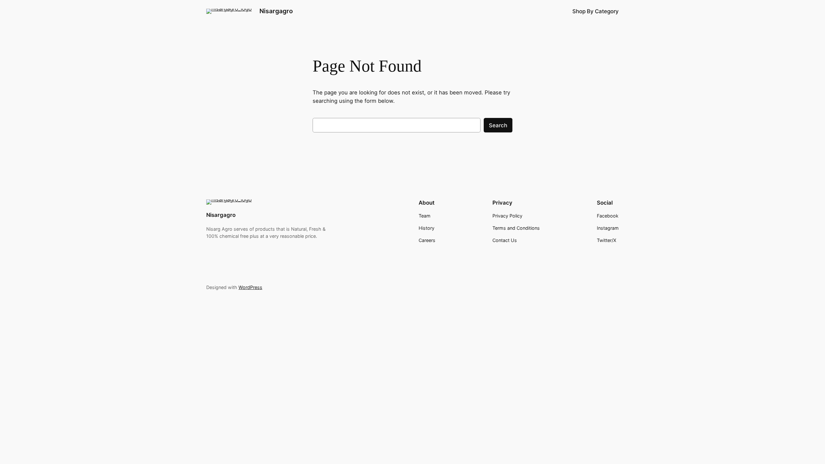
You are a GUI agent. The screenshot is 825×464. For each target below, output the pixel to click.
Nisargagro (276, 11)
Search (498, 125)
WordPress (250, 287)
